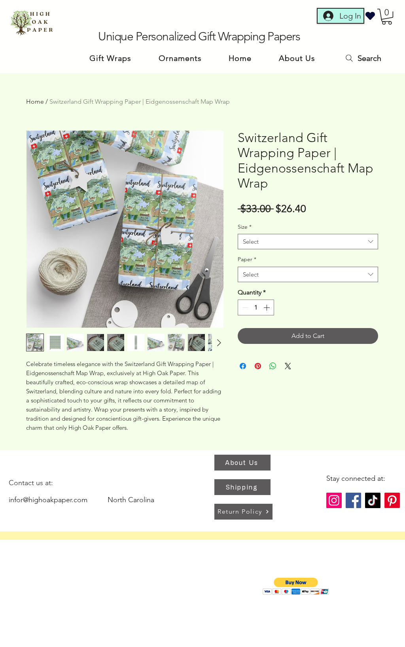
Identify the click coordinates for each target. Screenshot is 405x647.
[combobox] (308, 241)
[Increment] (267, 307)
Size (245, 226)
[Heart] (370, 15)
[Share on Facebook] (243, 366)
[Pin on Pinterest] (258, 366)
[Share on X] (288, 366)
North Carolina (131, 499)
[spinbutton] (256, 307)
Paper (247, 259)
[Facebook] (353, 500)
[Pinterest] (392, 500)
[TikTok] (372, 500)
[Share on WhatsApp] (273, 366)
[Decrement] (244, 307)
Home (35, 101)
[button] (386, 17)
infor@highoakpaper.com (48, 499)
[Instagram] (334, 500)
